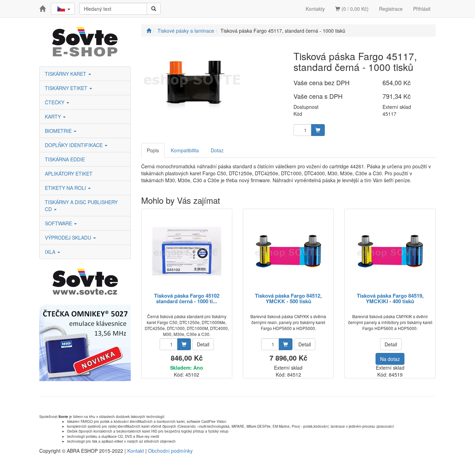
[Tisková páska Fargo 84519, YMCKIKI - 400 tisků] (390, 251)
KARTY (53, 116)
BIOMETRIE (59, 130)
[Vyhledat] (154, 9)
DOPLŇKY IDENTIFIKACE (74, 145)
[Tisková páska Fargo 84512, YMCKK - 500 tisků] (288, 251)
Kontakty (315, 8)
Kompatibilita (185, 150)
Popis (153, 150)
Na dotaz (390, 358)
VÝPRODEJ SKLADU (68, 237)
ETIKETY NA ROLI (66, 187)
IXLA (51, 251)
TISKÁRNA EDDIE (65, 159)
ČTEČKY (55, 102)
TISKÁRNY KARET (66, 73)
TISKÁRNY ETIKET (67, 87)
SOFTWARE (59, 223)
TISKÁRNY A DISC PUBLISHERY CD (81, 205)
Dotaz (217, 150)
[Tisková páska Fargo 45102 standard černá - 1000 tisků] (187, 251)
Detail (203, 344)
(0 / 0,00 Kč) (354, 8)
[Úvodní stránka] (148, 30)
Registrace (391, 8)
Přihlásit (421, 8)
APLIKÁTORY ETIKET (68, 173)
